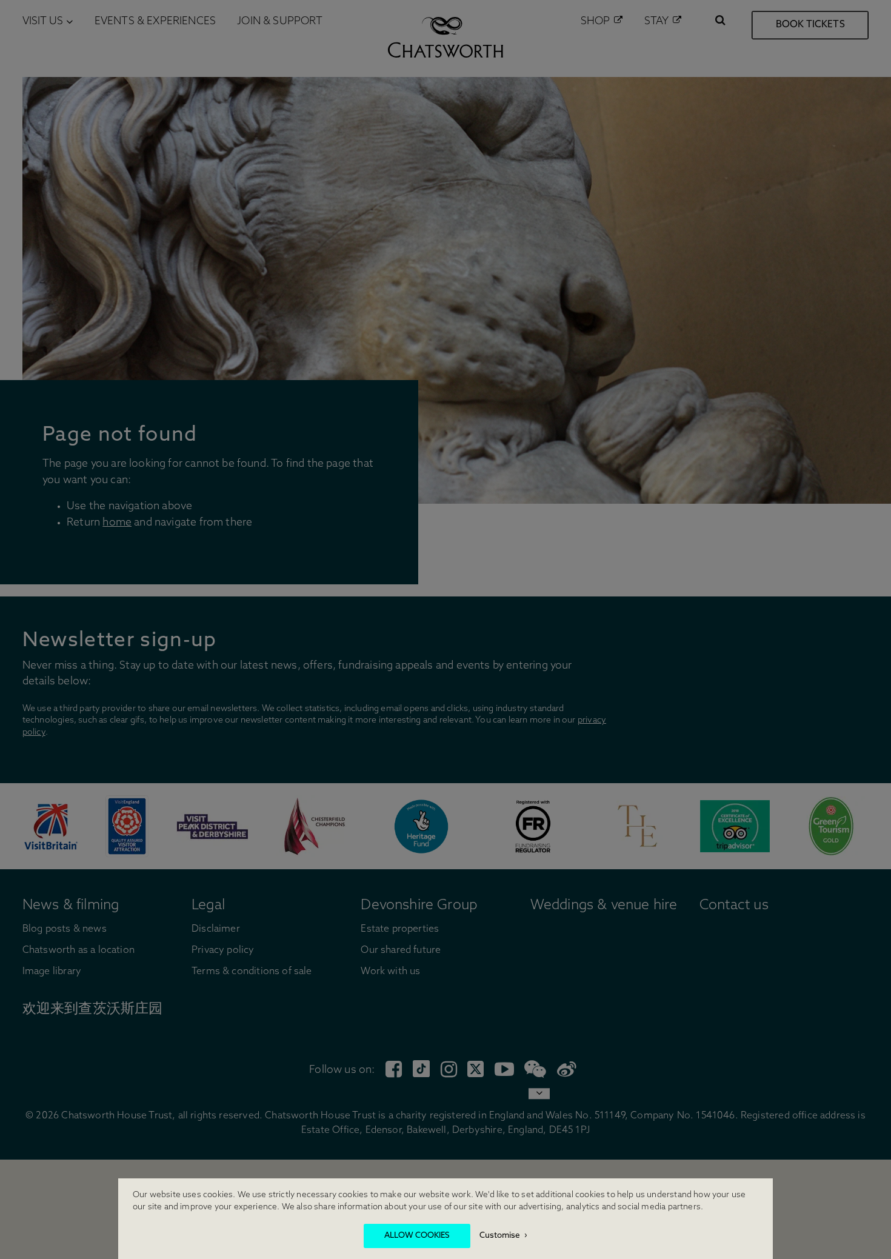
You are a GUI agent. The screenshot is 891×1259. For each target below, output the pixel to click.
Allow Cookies (417, 1236)
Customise (499, 1236)
